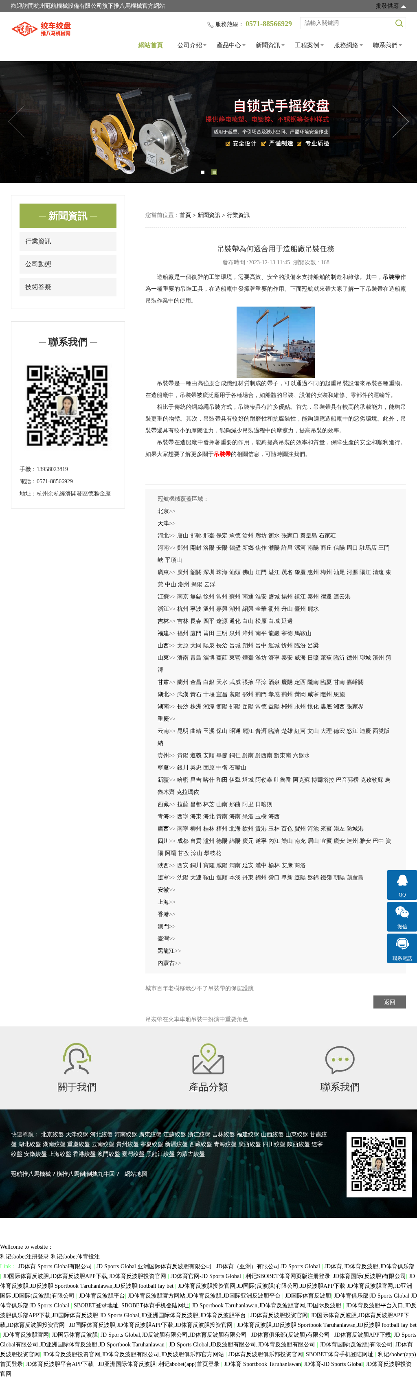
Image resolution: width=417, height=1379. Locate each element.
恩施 (339, 694)
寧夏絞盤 (151, 1144)
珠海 (222, 572)
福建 (163, 633)
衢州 (274, 609)
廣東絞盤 (150, 1134)
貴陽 (183, 755)
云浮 (209, 584)
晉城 (235, 645)
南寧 (183, 829)
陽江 (365, 572)
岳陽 (248, 707)
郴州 (287, 707)
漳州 (248, 633)
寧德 (287, 633)
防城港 (355, 829)
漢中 (261, 865)
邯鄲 (196, 536)
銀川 (183, 768)
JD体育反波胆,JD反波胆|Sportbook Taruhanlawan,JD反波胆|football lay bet (327, 1325)
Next (401, 121)
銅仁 (235, 755)
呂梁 (313, 645)
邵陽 (235, 707)
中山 (170, 584)
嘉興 (222, 609)
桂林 (209, 829)
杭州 (183, 609)
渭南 (235, 865)
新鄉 (248, 548)
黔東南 (282, 755)
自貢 (196, 841)
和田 (222, 780)
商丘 (326, 548)
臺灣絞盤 (133, 1154)
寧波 (196, 609)
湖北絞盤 (29, 1144)
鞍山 (209, 878)
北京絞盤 (52, 1134)
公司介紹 (190, 45)
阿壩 (170, 853)
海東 (196, 816)
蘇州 (235, 597)
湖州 (235, 609)
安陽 (222, 548)
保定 (222, 536)
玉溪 (209, 731)
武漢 (183, 694)
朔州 (248, 645)
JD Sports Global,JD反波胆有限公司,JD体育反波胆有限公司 (174, 1335)
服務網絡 (346, 45)
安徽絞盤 (35, 1154)
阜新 (287, 878)
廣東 (163, 572)
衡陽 (222, 707)
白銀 (209, 682)
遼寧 (163, 878)
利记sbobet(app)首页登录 (189, 1364)
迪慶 (365, 731)
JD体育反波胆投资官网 (279, 1315)
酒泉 (274, 682)
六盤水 (301, 755)
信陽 (339, 548)
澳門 (163, 926)
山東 (163, 658)
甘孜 (183, 853)
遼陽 (300, 878)
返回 (389, 1002)
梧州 (222, 829)
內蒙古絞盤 (190, 1154)
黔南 (248, 755)
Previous (16, 121)
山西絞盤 (272, 1134)
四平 (209, 621)
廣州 (183, 572)
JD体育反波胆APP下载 (362, 1335)
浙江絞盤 (199, 1134)
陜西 (163, 865)
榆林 (274, 865)
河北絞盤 (101, 1134)
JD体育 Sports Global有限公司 (56, 1266)
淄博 (209, 658)
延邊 (287, 621)
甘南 (339, 682)
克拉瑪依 (187, 792)
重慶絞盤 (78, 1144)
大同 (196, 645)
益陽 (274, 707)
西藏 (163, 804)
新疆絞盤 (176, 1144)
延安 (248, 865)
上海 (163, 902)
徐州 (209, 597)
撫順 (222, 878)
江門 (261, 572)
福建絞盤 (248, 1134)
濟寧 (274, 658)
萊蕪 (326, 658)
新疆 (163, 780)
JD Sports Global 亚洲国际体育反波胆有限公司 (155, 1266)
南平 (261, 633)
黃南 (222, 816)
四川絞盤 (274, 1144)
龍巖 (274, 633)
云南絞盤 (103, 1144)
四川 (163, 841)
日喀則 (263, 804)
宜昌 (222, 694)
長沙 (183, 707)
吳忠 (196, 768)
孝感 (274, 694)
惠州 (313, 572)
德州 (352, 658)
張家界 (355, 707)
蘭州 (183, 682)
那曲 (235, 804)
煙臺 (248, 658)
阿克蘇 (301, 780)
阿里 (248, 804)
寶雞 (209, 865)
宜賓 (326, 841)
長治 (222, 645)
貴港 (261, 829)
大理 (326, 731)
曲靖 (196, 731)
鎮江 (300, 597)
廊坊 (261, 536)
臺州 (300, 609)
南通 (248, 597)
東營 (235, 658)
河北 (163, 536)
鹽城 (274, 597)
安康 (287, 865)
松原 (261, 621)
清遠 (378, 572)
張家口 (289, 536)
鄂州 (248, 694)
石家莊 (327, 536)
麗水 (313, 609)
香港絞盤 (84, 1154)
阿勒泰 (263, 780)
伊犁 (235, 780)
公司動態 (38, 264)
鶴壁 (235, 548)
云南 (163, 731)
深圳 (209, 572)
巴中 (378, 841)
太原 (183, 645)
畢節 (222, 755)
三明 (222, 633)
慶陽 (287, 682)
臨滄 (274, 731)
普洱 (261, 731)
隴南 (313, 682)
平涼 (261, 682)
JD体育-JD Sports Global (333, 1364)
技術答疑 (38, 286)
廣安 (339, 841)
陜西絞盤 (298, 1144)
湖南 (163, 707)
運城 (274, 645)
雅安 (365, 841)
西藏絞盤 (200, 1144)
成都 (183, 841)
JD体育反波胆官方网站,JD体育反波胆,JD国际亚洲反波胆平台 (205, 1296)
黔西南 (263, 755)
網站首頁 (150, 45)
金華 (261, 609)
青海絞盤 (225, 1144)
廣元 (248, 841)
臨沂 (339, 658)
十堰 (209, 694)
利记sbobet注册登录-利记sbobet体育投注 (50, 1257)
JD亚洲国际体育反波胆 (127, 1364)
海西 (274, 816)
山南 (222, 804)
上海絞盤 (59, 1154)
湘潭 (209, 707)
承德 (235, 536)
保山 (222, 731)
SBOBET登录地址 (96, 1305)
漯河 (300, 548)
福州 (183, 633)
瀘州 (209, 841)
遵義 (196, 755)
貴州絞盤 (127, 1144)
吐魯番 (282, 780)
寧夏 (163, 768)
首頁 (185, 215)
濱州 (378, 658)
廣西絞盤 (249, 1144)
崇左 (339, 829)
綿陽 (235, 841)
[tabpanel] (208, 122)
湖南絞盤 (54, 1144)
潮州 (183, 584)
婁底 (326, 707)
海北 (209, 816)
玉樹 (261, 816)
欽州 (248, 829)
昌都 (196, 804)
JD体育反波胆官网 (26, 1335)
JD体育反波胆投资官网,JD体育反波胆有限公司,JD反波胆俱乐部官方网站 (134, 1354)
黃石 (196, 694)
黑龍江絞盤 (160, 1154)
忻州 (287, 645)
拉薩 (183, 804)
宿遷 (326, 597)
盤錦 (313, 878)
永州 (300, 707)
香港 (163, 914)
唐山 (183, 536)
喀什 (209, 780)
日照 (313, 658)
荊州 (287, 694)
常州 (222, 597)
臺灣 (163, 939)
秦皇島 (308, 536)
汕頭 (235, 572)
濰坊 (261, 658)
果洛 (248, 816)
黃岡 (300, 694)
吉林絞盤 (223, 1134)
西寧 (183, 816)
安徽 (163, 890)
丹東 (248, 878)
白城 (274, 621)
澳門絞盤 (108, 1154)
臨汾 (300, 645)
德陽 (222, 841)
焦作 (261, 548)
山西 (163, 645)
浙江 (163, 609)
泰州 (313, 597)
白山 (248, 621)
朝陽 (339, 878)
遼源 (222, 621)
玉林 (274, 829)
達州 (352, 841)
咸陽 (222, 865)
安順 (209, 755)
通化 (235, 621)
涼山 (196, 853)
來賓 (326, 829)
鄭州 (183, 548)
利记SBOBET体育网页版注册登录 (288, 1276)
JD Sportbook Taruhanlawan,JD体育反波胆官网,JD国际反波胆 (267, 1305)
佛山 (248, 572)
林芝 (209, 804)
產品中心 (229, 45)
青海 (163, 816)
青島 (196, 658)
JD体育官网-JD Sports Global (207, 1276)
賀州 (300, 829)
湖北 (163, 694)
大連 (196, 878)
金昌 (196, 682)
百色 (287, 829)
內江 (274, 841)
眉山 (313, 841)
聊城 (365, 658)
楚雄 (287, 731)
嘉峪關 (355, 682)
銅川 (196, 865)
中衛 (222, 768)
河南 (163, 548)
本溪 (235, 878)
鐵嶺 (326, 878)
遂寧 (261, 841)
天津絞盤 (77, 1134)
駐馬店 (368, 548)
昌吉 (196, 780)
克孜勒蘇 (371, 780)
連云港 (342, 597)
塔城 (248, 780)
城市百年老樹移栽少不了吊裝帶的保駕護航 (199, 988)
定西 (300, 682)
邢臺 (209, 536)
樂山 (287, 841)
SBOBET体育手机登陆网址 (155, 1305)
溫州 (209, 609)
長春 (196, 621)
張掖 (248, 682)
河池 (313, 829)
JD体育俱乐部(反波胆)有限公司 (291, 1335)
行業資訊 (38, 241)
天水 (222, 682)
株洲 (196, 707)
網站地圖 (136, 1174)
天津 (163, 523)
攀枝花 (212, 853)
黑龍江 (166, 951)
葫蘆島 (355, 878)
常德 (261, 707)
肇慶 (300, 572)
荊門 (261, 694)
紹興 (248, 609)
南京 (183, 597)
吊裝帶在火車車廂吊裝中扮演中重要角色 (196, 1019)
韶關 (196, 572)
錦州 (261, 878)
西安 (183, 865)
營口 (274, 878)
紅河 (300, 731)
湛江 (274, 572)
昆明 (183, 731)
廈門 (196, 633)
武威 (235, 682)
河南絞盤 (125, 1134)
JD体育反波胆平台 (102, 1296)
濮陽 (274, 548)
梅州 (326, 572)
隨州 (326, 694)
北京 (163, 511)
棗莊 (222, 658)
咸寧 (313, 694)
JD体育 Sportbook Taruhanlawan (262, 1364)
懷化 (313, 707)
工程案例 (307, 45)
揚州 (287, 597)
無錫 (196, 597)
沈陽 (183, 878)
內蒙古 (166, 963)
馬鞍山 (303, 633)
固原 (209, 768)
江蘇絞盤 (174, 1134)
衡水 (274, 536)
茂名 (287, 572)
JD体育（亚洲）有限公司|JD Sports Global (269, 1266)
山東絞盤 (296, 1134)
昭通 (235, 731)
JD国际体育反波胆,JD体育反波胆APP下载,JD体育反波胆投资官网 (85, 1276)
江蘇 (163, 597)
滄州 (248, 536)
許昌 (287, 548)
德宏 (339, 731)
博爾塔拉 (323, 780)
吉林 (163, 621)
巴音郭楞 (347, 780)
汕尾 (339, 572)
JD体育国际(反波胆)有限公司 (369, 1276)
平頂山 (173, 560)
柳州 (196, 829)
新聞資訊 (268, 45)
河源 (352, 572)
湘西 (339, 707)
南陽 (313, 548)
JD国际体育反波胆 (308, 1296)
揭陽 (196, 584)
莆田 (209, 633)
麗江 (248, 731)
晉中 (261, 645)
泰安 (287, 658)
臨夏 (326, 682)
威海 (300, 658)
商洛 (300, 865)
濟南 (183, 658)
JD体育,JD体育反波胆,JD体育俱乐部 (370, 1266)
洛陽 (209, 548)
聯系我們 (385, 45)
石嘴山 (237, 768)
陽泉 (209, 645)
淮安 (261, 597)
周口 (352, 548)
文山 (313, 731)
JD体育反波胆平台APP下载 (60, 1364)
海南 (235, 816)
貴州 (163, 755)
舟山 (287, 609)
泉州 (235, 633)
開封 (196, 548)
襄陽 (235, 694)
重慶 (163, 719)
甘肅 (163, 682)
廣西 (163, 829)
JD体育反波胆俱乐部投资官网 (265, 1354)
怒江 (352, 731)
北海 (235, 829)
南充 (300, 841)
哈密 (183, 780)
